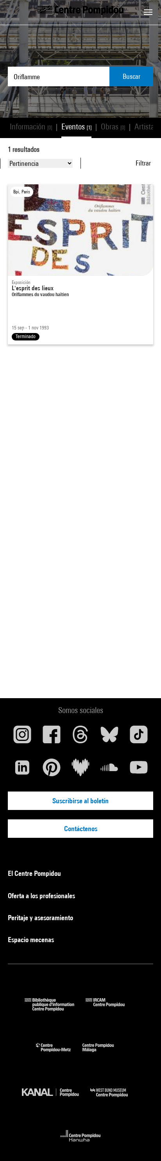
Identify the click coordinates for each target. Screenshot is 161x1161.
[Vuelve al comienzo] (142, 1142)
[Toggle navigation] (148, 12)
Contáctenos (80, 828)
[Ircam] (111, 1008)
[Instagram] (22, 737)
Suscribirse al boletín (80, 801)
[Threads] (80, 737)
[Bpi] (55, 1008)
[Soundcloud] (109, 770)
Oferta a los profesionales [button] (42, 896)
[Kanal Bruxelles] (56, 1098)
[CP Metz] (59, 1053)
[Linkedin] (22, 770)
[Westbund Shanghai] (115, 1098)
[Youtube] (138, 770)
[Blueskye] (109, 737)
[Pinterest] (51, 770)
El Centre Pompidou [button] (35, 873)
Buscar (131, 76)
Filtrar (143, 163)
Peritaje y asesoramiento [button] (41, 918)
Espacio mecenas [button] (31, 939)
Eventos (76, 126)
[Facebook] (51, 737)
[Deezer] (80, 770)
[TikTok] (138, 737)
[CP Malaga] (103, 1053)
